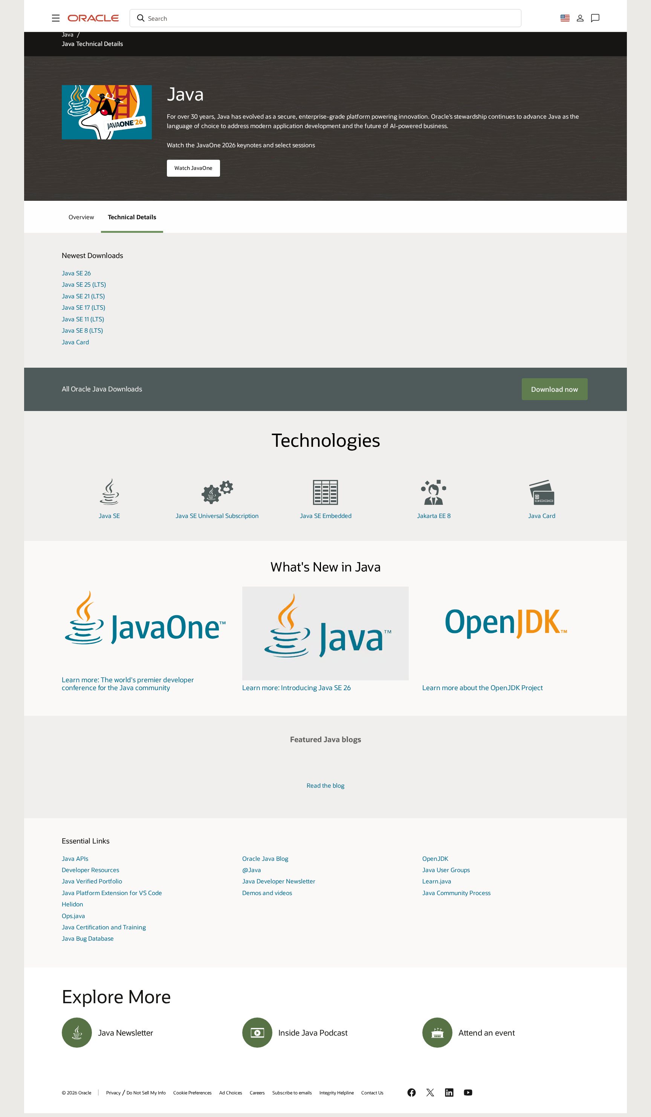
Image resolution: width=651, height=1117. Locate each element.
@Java (251, 870)
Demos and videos (267, 893)
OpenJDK (435, 858)
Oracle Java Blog (265, 858)
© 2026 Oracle (76, 1092)
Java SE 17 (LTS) (83, 307)
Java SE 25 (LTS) (84, 284)
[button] (55, 18)
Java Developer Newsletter (278, 881)
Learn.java (436, 881)
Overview (81, 217)
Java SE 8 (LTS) (82, 330)
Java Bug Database (88, 938)
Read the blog (325, 785)
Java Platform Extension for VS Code (112, 893)
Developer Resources (90, 870)
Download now (554, 389)
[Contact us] (595, 18)
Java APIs (75, 858)
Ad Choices (230, 1092)
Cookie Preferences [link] (192, 1092)
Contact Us (372, 1092)
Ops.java (73, 916)
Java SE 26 (76, 273)
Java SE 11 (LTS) (83, 319)
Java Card (75, 342)
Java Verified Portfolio (92, 881)
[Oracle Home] (93, 18)
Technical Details (132, 217)
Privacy (113, 1092)
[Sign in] (580, 18)
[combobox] (325, 18)
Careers (257, 1092)
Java (67, 34)
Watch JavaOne (193, 167)
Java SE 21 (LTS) (83, 296)
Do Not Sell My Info (146, 1092)
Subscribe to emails (292, 1092)
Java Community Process (456, 893)
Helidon (72, 904)
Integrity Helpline (336, 1092)
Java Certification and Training (104, 927)
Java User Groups (446, 870)
